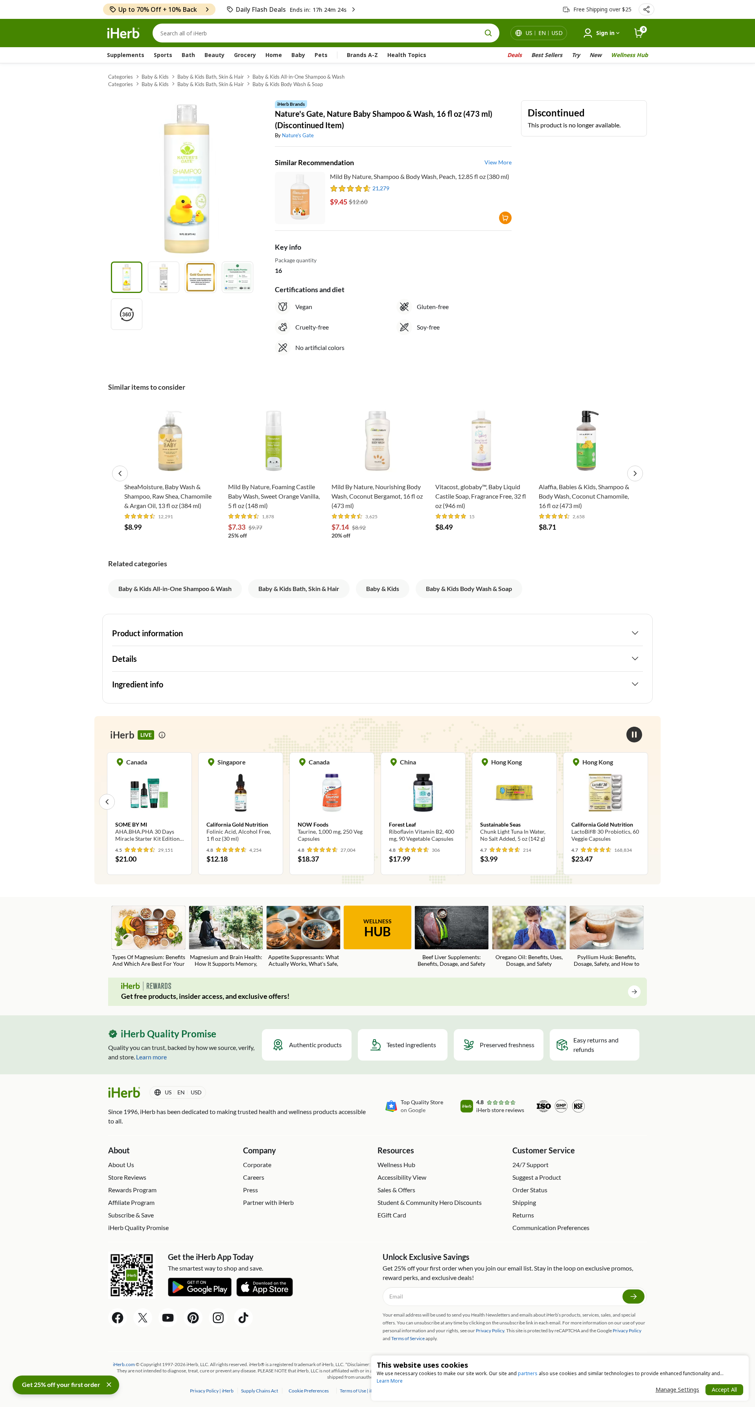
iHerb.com (124, 1364)
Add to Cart (170, 466)
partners (528, 1373)
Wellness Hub (629, 55)
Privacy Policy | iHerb (212, 1391)
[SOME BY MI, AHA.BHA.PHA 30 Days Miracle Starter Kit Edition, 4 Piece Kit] (149, 801)
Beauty (214, 55)
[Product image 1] (126, 277)
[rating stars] (350, 188)
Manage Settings (677, 1389)
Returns (523, 1215)
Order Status (529, 1189)
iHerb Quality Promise (138, 1227)
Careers (253, 1177)
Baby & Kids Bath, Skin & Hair (210, 77)
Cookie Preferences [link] (309, 1391)
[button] (646, 9)
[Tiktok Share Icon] (243, 1317)
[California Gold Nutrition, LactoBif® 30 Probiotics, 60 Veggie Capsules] (605, 801)
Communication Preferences (550, 1227)
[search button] (488, 33)
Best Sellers (546, 55)
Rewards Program (132, 1189)
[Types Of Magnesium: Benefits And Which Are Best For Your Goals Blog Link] (148, 937)
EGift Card (392, 1215)
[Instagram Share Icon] (218, 1317)
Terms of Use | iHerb (361, 1391)
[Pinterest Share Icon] (193, 1317)
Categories (120, 77)
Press (250, 1189)
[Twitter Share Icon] (142, 1317)
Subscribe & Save (131, 1215)
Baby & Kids (155, 77)
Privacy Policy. (490, 1330)
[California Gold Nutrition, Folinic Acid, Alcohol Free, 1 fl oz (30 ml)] (240, 801)
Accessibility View (402, 1177)
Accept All (724, 1389)
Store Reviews (127, 1177)
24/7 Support (530, 1164)
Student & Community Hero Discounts (430, 1202)
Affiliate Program (131, 1202)
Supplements (125, 55)
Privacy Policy (627, 1330)
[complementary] (308, 1391)
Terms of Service (408, 1338)
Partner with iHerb (268, 1202)
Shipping (524, 1202)
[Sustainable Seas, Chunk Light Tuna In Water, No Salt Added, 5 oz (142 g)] (514, 801)
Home (273, 55)
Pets (321, 55)
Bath (188, 55)
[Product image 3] (200, 277)
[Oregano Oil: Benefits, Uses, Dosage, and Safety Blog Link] (529, 937)
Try (576, 55)
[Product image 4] (237, 277)
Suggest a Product (536, 1177)
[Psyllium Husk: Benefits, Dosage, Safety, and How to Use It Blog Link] (606, 937)
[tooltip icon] (162, 735)
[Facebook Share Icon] (117, 1317)
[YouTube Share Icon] (168, 1317)
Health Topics (406, 55)
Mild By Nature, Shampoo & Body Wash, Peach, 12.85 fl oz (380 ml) (419, 176)
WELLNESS (377, 928)
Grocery (245, 55)
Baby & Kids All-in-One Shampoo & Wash (298, 77)
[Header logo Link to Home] (123, 33)
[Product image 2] (163, 277)
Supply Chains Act (260, 1391)
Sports (163, 55)
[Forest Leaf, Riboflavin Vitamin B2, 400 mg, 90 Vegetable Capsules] (423, 801)
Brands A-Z (362, 55)
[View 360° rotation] (126, 314)
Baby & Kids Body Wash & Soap (287, 84)
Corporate (257, 1164)
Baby (298, 55)
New (595, 55)
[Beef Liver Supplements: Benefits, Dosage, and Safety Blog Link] (451, 937)
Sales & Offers (396, 1189)
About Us (121, 1164)
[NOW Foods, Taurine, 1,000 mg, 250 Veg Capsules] (332, 801)
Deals (514, 55)
